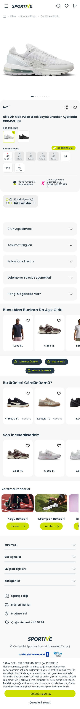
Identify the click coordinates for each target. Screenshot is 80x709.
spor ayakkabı (28, 16)
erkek (13, 16)
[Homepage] (22, 6)
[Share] (66, 107)
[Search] (58, 6)
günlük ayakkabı (50, 16)
